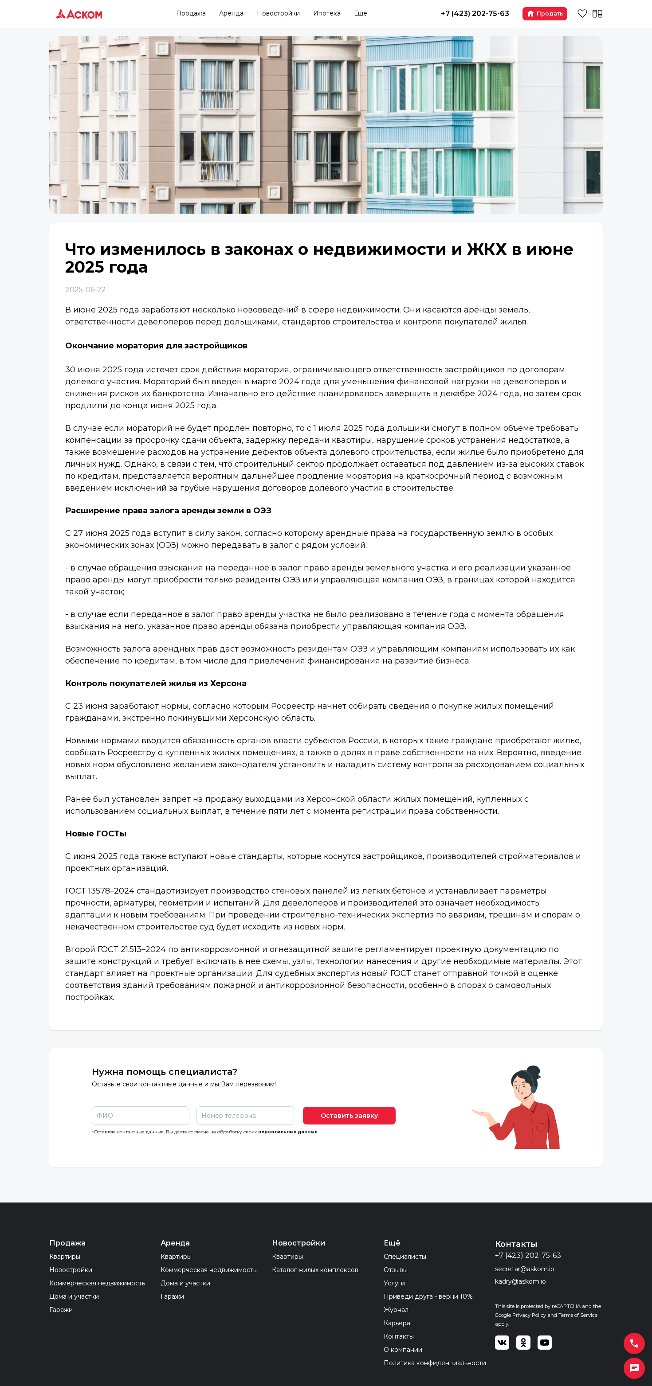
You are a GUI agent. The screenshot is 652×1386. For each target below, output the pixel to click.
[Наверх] (17, 1368)
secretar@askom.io (524, 1269)
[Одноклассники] (523, 1342)
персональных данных (287, 1132)
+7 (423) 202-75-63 (475, 13)
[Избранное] (582, 14)
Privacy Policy (529, 1315)
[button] (634, 1368)
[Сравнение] (597, 13)
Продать (550, 13)
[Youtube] (545, 1342)
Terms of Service (577, 1315)
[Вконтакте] (502, 1342)
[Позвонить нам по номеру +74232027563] (634, 1343)
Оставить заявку (349, 1116)
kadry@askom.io (520, 1281)
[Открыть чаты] (634, 1368)
